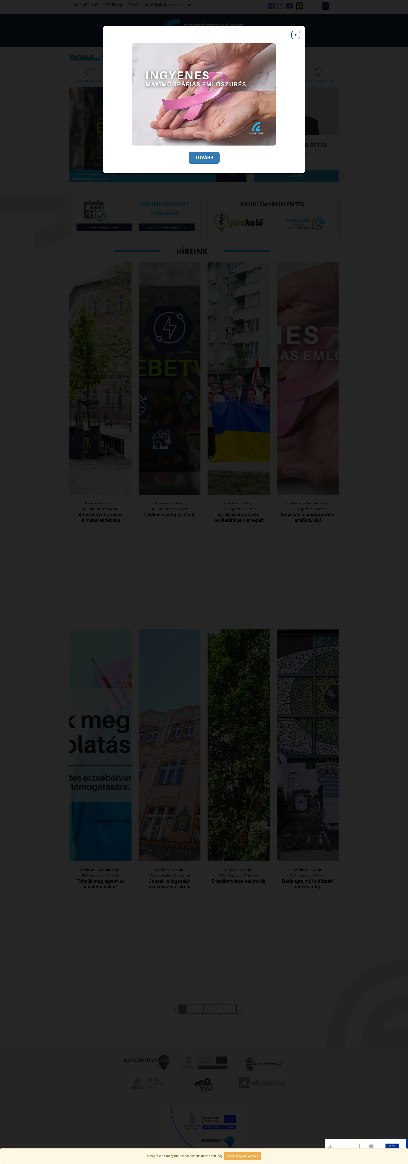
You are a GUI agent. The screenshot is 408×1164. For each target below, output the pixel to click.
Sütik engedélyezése (242, 1156)
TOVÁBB (204, 157)
